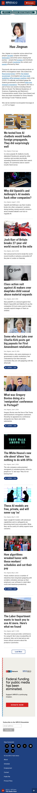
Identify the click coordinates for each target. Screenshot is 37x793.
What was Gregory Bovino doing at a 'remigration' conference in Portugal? (18, 400)
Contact (6, 772)
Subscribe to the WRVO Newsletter (16, 722)
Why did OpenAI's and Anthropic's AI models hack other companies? (17, 194)
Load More (18, 652)
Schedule (7, 764)
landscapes (6, 58)
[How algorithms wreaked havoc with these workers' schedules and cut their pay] (17, 543)
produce (20, 60)
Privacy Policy (8, 781)
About (6, 759)
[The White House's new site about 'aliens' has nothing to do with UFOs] (17, 441)
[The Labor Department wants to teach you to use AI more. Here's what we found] (17, 605)
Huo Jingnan (7, 151)
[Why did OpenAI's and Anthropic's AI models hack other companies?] (17, 179)
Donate (30, 3)
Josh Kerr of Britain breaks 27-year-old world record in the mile (18, 243)
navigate (10, 56)
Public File (7, 776)
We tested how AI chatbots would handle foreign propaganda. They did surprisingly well (17, 139)
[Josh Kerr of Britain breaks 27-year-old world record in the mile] (17, 228)
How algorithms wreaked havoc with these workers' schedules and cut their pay (18, 561)
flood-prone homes (8, 74)
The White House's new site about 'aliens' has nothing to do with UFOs (18, 456)
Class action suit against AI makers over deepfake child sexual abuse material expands (18, 289)
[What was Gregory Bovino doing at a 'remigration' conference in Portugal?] (17, 383)
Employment (8, 768)
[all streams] (34, 790)
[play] (3, 791)
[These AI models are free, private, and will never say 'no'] (17, 494)
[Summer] (18, 12)
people (4, 64)
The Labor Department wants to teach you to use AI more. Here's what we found (17, 621)
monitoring (16, 62)
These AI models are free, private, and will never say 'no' (16, 509)
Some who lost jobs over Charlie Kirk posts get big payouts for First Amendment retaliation (18, 341)
